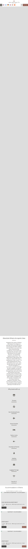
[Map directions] (22, 5)
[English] (4, 5)
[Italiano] (12, 5)
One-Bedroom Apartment (10, 502)
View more (4, 507)
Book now (25, 5)
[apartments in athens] (14, 2)
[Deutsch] (8, 5)
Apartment (5, 521)
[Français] (10, 5)
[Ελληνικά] (6, 5)
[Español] (15, 5)
